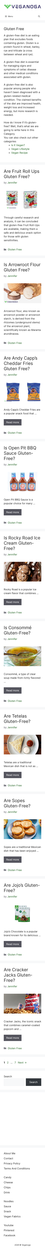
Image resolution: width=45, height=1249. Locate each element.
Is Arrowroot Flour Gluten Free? (22, 267)
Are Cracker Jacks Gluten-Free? (18, 975)
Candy (7, 1177)
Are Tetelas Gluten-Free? (17, 718)
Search (8, 1076)
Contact (8, 1158)
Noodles (9, 1201)
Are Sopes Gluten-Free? (17, 803)
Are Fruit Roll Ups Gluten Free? (21, 174)
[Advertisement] (22, 1118)
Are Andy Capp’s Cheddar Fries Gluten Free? (20, 363)
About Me (9, 1153)
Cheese (8, 1182)
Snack (7, 1211)
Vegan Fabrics (12, 1216)
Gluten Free (15, 249)
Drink (7, 1192)
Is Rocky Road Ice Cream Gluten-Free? (22, 543)
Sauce (7, 1206)
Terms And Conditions (17, 1168)
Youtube (9, 1225)
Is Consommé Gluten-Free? (18, 630)
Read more (12, 422)
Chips (7, 1187)
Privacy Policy (12, 1163)
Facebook (9, 1235)
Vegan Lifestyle (20, 148)
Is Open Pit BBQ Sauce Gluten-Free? (20, 453)
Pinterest (9, 1230)
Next (22, 1062)
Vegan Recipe (19, 152)
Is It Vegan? (18, 145)
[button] (39, 16)
